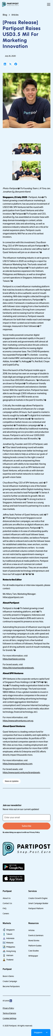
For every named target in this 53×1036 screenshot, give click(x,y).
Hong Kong (11, 951)
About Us (6, 898)
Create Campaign (10, 981)
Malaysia (9, 943)
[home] (10, 4)
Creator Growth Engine (37, 898)
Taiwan (9, 934)
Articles (31, 930)
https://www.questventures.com (17, 764)
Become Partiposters (11, 986)
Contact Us (7, 903)
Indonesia (10, 938)
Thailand (9, 960)
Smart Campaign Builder (38, 903)
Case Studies (33, 951)
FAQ (4, 908)
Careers (6, 913)
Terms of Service (9, 1013)
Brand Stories (33, 940)
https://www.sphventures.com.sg (18, 721)
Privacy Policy (8, 1008)
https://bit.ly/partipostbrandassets (18, 668)
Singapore (10, 930)
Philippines (10, 947)
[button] (48, 4)
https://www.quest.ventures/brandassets (21, 772)
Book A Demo (8, 976)
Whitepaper (33, 956)
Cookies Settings (9, 1018)
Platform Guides (34, 946)
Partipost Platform (35, 908)
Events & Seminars (35, 935)
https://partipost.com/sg (14, 659)
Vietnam (9, 955)
